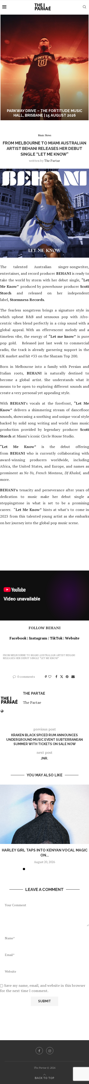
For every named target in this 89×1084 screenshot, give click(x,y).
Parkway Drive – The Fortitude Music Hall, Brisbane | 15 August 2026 (44, 113)
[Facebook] (39, 1050)
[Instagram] (49, 1050)
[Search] (84, 6)
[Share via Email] (73, 676)
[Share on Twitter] (61, 676)
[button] (6, 67)
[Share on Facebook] (56, 676)
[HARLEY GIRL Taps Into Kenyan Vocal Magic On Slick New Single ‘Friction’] (44, 814)
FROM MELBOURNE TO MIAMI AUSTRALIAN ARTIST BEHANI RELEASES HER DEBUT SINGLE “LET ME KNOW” (39, 657)
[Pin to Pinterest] (67, 676)
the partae (52, 160)
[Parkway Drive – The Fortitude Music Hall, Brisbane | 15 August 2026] (44, 67)
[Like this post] (50, 676)
